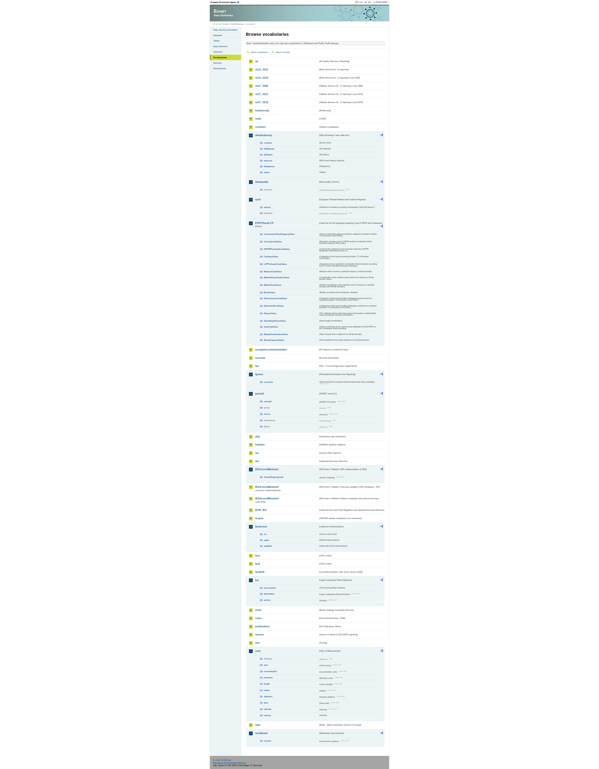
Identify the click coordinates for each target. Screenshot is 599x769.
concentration (270, 671)
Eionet (225, 24)
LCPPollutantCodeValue (275, 264)
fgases (259, 374)
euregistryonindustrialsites (271, 349)
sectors (267, 600)
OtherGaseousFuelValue (275, 298)
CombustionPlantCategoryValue (279, 234)
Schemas (217, 52)
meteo (267, 690)
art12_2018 (261, 77)
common (260, 127)
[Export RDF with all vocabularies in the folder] (381, 135)
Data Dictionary (237, 24)
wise (258, 725)
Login (360, 2)
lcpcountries (270, 588)
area (266, 665)
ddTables (268, 155)
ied (257, 461)
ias (257, 453)
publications (262, 626)
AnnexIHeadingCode (273, 477)
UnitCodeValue (271, 327)
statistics (268, 696)
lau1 (257, 555)
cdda (258, 118)
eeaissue (268, 160)
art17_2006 (261, 86)
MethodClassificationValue (276, 277)
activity (267, 207)
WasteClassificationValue (276, 334)
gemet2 (259, 393)
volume (267, 715)
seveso (259, 634)
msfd (258, 610)
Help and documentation (225, 30)
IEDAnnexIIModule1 (267, 469)
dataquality (261, 182)
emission (268, 677)
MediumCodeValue (273, 271)
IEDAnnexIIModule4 (267, 498)
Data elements (220, 46)
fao (257, 366)
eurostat (260, 358)
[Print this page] (366, 2)
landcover (261, 526)
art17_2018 (261, 102)
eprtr (258, 199)
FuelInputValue (271, 256)
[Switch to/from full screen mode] (370, 2)
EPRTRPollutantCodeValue (277, 249)
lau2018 (259, 572)
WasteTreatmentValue (274, 340)
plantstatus (269, 594)
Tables (216, 40)
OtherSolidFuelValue (274, 306)
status (267, 172)
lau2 (257, 563)
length (267, 684)
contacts (268, 143)
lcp (257, 580)
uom (258, 651)
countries (268, 382)
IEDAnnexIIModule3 (267, 487)
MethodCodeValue (272, 285)
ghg (257, 436)
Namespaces (219, 68)
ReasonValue (270, 313)
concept (267, 401)
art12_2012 (261, 69)
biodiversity (262, 110)
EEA (226, 2)
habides (260, 444)
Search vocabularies (259, 52)
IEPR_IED (261, 510)
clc (265, 534)
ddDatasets (269, 149)
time (266, 703)
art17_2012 (261, 94)
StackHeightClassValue (275, 321)
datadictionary (263, 135)
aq (256, 61)
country (267, 741)
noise (258, 618)
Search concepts (283, 52)
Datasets (217, 35)
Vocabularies (220, 57)
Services (217, 63)
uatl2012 (268, 546)
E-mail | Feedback (222, 760)
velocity (267, 709)
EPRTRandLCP (264, 223)
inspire (259, 518)
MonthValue (269, 292)
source (267, 414)
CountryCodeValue (273, 241)
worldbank (261, 733)
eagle (266, 540)
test (257, 643)
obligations (269, 166)
